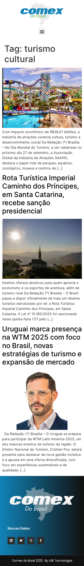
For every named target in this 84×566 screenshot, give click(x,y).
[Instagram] (31, 540)
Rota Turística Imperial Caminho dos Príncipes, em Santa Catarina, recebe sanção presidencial (40, 194)
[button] (42, 31)
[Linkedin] (11, 540)
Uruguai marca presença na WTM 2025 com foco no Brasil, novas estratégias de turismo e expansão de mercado (42, 345)
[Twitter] (21, 540)
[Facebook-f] (40, 540)
